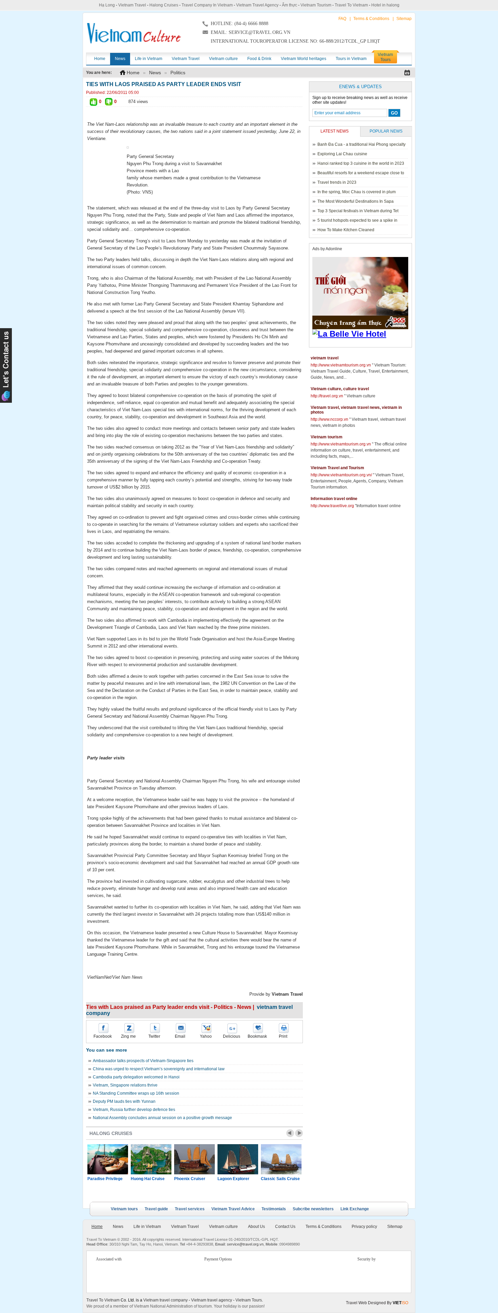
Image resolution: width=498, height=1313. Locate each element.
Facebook (103, 1036)
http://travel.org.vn (327, 396)
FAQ (342, 18)
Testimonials (274, 1209)
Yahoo (206, 1036)
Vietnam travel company (165, 1300)
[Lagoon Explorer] (237, 1159)
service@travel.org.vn (245, 1244)
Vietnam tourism (327, 437)
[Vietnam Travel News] (134, 33)
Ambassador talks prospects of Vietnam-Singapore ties (143, 1060)
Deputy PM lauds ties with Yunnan (124, 1101)
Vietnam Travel (132, 5)
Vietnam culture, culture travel (340, 388)
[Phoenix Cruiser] (194, 1159)
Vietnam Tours (248, 1300)
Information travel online (334, 498)
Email (180, 1036)
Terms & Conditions (371, 18)
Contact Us (285, 1226)
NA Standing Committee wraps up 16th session (136, 1093)
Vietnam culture (223, 1226)
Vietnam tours (124, 1209)
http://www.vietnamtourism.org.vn (341, 365)
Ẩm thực (289, 5)
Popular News (386, 131)
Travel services (190, 1209)
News (155, 72)
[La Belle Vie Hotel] (361, 334)
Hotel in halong (385, 5)
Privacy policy (364, 1226)
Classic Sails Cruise (280, 1178)
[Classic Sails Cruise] (281, 1159)
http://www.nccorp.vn (329, 419)
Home (133, 72)
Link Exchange (354, 1209)
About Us (256, 1226)
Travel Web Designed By (377, 1302)
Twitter (154, 1036)
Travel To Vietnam (351, 5)
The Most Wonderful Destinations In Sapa (355, 201)
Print (283, 1036)
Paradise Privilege (105, 1178)
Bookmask (257, 1036)
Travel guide (156, 1209)
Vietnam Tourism (315, 5)
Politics (177, 72)
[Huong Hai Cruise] (151, 1159)
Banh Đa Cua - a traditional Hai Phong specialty (361, 144)
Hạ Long (107, 5)
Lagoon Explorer (233, 1178)
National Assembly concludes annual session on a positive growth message (162, 1117)
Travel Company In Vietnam (207, 5)
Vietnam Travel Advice (233, 1209)
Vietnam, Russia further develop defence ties (134, 1109)
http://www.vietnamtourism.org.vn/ (341, 475)
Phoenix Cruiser (189, 1178)
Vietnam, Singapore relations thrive (125, 1085)
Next (299, 1133)
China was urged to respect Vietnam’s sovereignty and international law (159, 1069)
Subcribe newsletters (313, 1209)
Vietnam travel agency (211, 1300)
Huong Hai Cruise (148, 1178)
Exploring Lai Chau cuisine (342, 154)
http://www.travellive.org (332, 505)
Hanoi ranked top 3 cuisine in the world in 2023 (360, 163)
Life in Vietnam (147, 1226)
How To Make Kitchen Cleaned (345, 229)
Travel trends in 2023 (336, 182)
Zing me (128, 1036)
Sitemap (404, 18)
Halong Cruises (163, 5)
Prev (290, 1133)
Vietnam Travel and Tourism (337, 467)
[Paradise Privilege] (107, 1159)
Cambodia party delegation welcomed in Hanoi (136, 1077)
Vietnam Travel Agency (257, 5)
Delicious (231, 1036)
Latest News (334, 131)
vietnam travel (324, 358)
